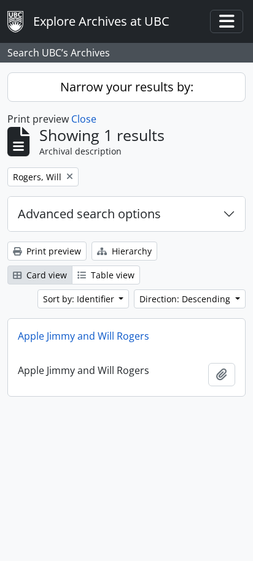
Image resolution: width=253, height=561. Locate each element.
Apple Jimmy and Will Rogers (83, 336)
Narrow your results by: (126, 86)
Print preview (52, 251)
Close (83, 119)
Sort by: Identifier (80, 299)
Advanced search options (89, 213)
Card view (45, 275)
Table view (111, 275)
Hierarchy (130, 251)
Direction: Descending (186, 299)
